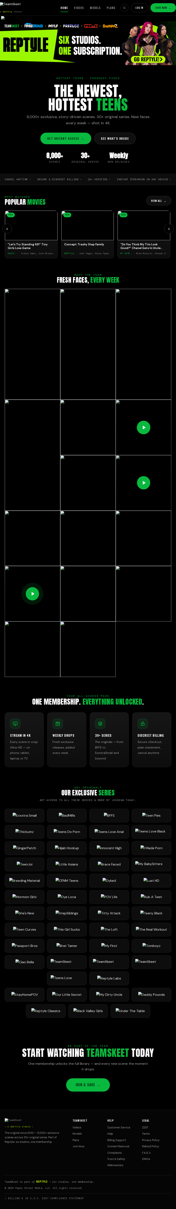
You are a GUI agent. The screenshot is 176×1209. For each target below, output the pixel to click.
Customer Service (118, 1127)
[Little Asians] (67, 864)
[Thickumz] (24, 832)
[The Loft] (109, 929)
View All (158, 200)
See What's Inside (115, 138)
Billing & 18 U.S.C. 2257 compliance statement (46, 1198)
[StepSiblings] (67, 913)
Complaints (114, 1153)
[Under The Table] (130, 1011)
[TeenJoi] (24, 864)
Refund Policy (150, 1146)
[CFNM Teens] (67, 881)
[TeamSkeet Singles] (67, 962)
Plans (111, 8)
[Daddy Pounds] (151, 995)
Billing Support (116, 1140)
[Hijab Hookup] (67, 848)
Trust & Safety (116, 1159)
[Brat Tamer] (67, 946)
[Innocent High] (109, 848)
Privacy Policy (150, 1140)
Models (95, 8)
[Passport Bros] (24, 946)
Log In (139, 7)
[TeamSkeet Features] (109, 962)
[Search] (124, 8)
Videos (79, 8)
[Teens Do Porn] (67, 832)
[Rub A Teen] (151, 897)
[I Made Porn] (151, 848)
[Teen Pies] (151, 815)
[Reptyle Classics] (46, 1011)
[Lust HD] (151, 881)
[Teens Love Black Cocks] (151, 832)
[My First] (109, 946)
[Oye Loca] (67, 897)
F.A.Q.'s (146, 1153)
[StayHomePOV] (24, 995)
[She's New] (24, 913)
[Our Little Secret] (67, 995)
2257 (145, 1127)
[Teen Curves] (24, 929)
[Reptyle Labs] (109, 978)
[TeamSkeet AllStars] (151, 962)
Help (110, 1134)
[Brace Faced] (109, 864)
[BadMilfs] (67, 815)
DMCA (146, 1159)
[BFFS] (109, 815)
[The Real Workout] (151, 929)
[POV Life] (109, 897)
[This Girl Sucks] (67, 929)
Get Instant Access (65, 138)
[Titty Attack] (109, 913)
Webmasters (115, 1165)
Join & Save (88, 1084)
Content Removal (118, 1146)
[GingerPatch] (24, 848)
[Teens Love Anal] (109, 832)
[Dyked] (109, 881)
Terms (146, 1134)
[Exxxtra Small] (24, 815)
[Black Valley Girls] (88, 1011)
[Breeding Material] (24, 881)
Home (64, 8)
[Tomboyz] (151, 946)
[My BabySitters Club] (151, 864)
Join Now (163, 7)
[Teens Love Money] (67, 978)
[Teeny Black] (151, 913)
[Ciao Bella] (24, 962)
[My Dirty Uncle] (109, 995)
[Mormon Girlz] (24, 897)
